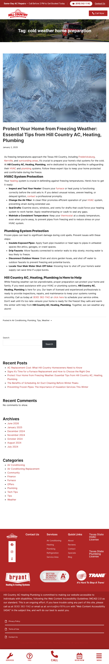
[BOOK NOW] (79, 656)
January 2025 (14, 427)
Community (13, 472)
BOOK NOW (79, 660)
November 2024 (16, 435)
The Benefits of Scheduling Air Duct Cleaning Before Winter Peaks (42, 383)
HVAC (13, 168)
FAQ (29, 660)
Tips (39, 320)
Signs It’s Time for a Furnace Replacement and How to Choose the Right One (48, 371)
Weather (46, 320)
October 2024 (15, 438)
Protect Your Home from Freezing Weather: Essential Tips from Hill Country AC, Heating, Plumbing (52, 134)
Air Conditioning (19, 320)
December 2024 (16, 431)
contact (31, 196)
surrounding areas (28, 160)
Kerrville (8, 160)
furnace (60, 188)
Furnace (11, 480)
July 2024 (12, 446)
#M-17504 (94, 559)
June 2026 (13, 423)
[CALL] (54, 654)
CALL (54, 660)
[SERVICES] (10, 656)
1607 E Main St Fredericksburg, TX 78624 (33, 542)
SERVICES (10, 660)
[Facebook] (12, 544)
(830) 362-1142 (41, 297)
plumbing (26, 168)
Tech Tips (12, 491)
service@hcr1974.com (58, 606)
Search (6, 337)
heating (14, 180)
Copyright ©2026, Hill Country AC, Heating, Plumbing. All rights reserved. (54, 642)
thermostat (67, 215)
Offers (10, 484)
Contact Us (100, 3)
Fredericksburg (86, 156)
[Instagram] (12, 551)
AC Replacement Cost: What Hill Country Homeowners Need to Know (44, 367)
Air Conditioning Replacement (23, 468)
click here (59, 297)
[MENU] (99, 656)
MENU (99, 660)
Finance (11, 476)
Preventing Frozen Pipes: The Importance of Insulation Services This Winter (47, 386)
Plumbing (31, 320)
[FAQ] (29, 656)
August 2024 (14, 442)
